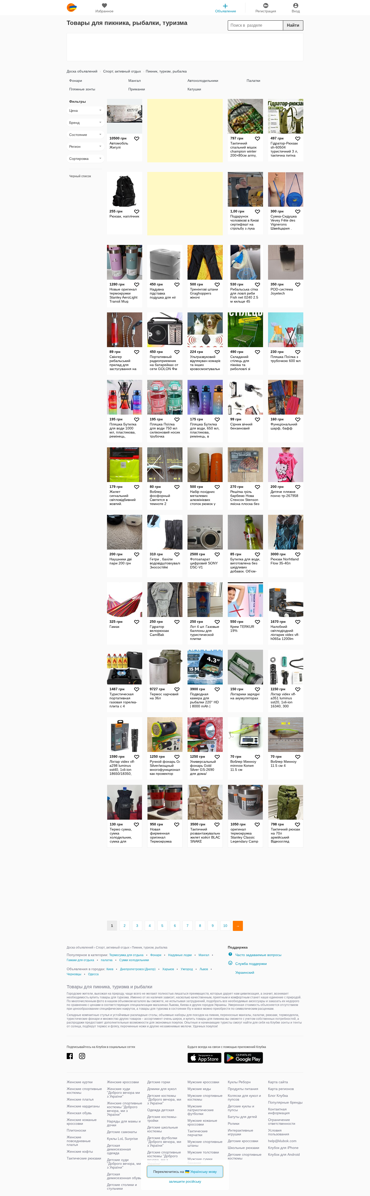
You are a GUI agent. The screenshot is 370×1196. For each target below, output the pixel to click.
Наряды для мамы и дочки (124, 1123)
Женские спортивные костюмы (84, 1091)
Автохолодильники (203, 81)
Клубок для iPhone (283, 1148)
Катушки (194, 89)
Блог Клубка (278, 1096)
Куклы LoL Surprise (122, 1139)
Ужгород (187, 969)
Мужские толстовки (203, 1152)
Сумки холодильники (134, 960)
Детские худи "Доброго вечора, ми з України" (124, 1163)
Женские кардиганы (83, 1106)
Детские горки (158, 1082)
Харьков (168, 969)
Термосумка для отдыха (126, 955)
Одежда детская (160, 1110)
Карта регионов (281, 1089)
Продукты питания (243, 1089)
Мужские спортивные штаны (205, 1143)
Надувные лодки (180, 955)
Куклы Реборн (239, 1082)
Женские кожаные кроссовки (82, 1122)
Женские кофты (80, 1151)
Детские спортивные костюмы (245, 1156)
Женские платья (80, 1099)
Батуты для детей (242, 1117)
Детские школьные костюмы (162, 1129)
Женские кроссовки (123, 1082)
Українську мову (203, 1172)
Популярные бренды (285, 1102)
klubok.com (72, 8)
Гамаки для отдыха (80, 960)
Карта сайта (278, 1082)
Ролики (233, 1123)
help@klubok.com (282, 1141)
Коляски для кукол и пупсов (244, 1097)
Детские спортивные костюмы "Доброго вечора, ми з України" (164, 1158)
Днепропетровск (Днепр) (138, 969)
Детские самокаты (122, 1132)
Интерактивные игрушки (240, 1132)
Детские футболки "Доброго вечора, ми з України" (164, 1141)
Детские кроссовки (243, 1141)
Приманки (136, 89)
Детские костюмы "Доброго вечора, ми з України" (164, 1099)
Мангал (134, 81)
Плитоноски (76, 1130)
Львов (204, 969)
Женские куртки (80, 1082)
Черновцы (74, 974)
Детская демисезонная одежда (119, 1149)
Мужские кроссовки (203, 1082)
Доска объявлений (82, 71)
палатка (107, 960)
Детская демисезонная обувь (124, 1176)
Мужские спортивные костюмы (205, 1097)
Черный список (80, 176)
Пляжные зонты (82, 89)
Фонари (75, 81)
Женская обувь (79, 1113)
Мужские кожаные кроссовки (202, 1122)
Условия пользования (278, 1132)
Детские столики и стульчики (122, 1186)
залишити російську (185, 1181)
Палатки (253, 81)
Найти (293, 25)
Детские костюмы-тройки (162, 1118)
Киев (109, 969)
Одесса (93, 974)
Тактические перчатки (198, 1133)
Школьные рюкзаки (243, 1148)
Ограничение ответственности (281, 1122)
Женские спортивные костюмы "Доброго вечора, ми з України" (124, 1108)
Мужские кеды (199, 1089)
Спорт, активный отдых (121, 71)
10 (225, 926)
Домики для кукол (161, 1089)
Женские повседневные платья (79, 1141)
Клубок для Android (284, 1154)
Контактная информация (279, 1111)
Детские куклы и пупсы (241, 1108)
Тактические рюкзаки (84, 1158)
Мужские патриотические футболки (201, 1110)
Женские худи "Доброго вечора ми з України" (123, 1092)
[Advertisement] (185, 47)
